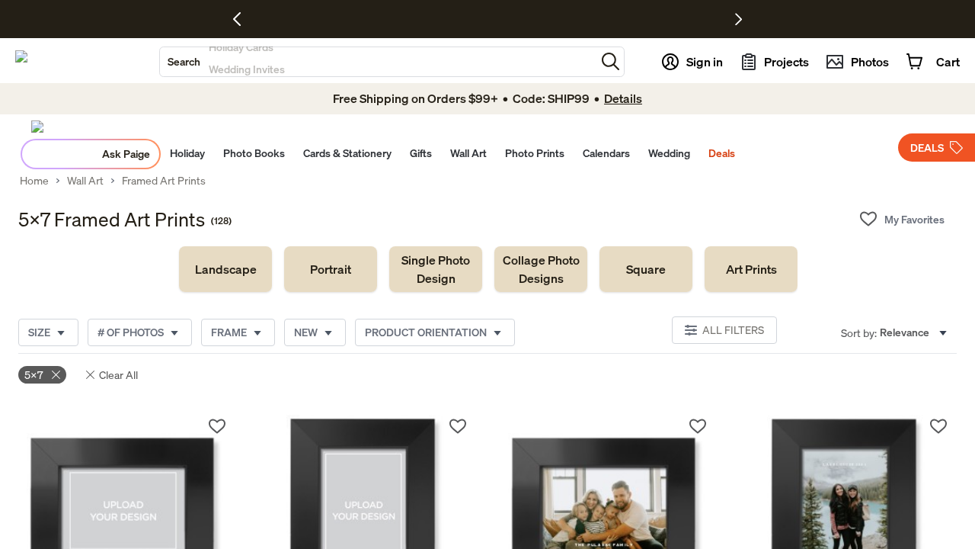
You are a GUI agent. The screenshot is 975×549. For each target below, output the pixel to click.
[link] (225, 269)
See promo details (620, 19)
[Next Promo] (738, 19)
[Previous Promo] (242, 19)
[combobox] (378, 61)
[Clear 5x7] (56, 375)
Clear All (118, 375)
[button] (610, 61)
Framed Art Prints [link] (164, 180)
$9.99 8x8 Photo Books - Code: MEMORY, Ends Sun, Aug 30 (445, 19)
